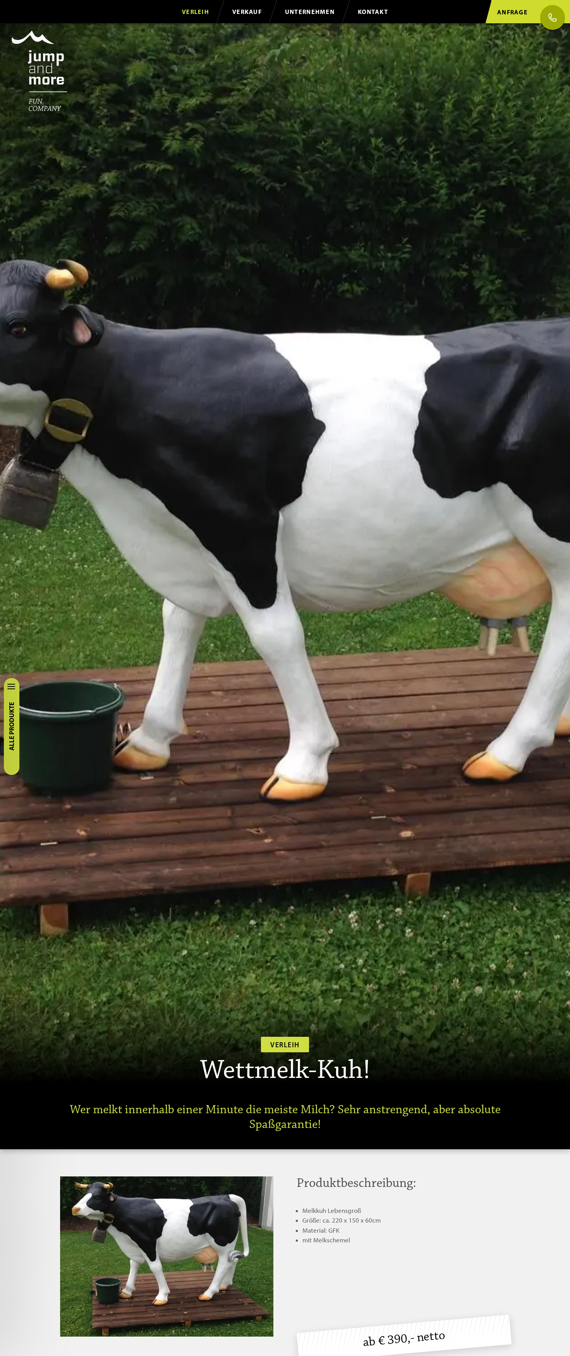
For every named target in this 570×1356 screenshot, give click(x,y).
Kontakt (373, 12)
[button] (166, 1256)
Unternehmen (310, 12)
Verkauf (247, 12)
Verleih (195, 12)
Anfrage (512, 12)
